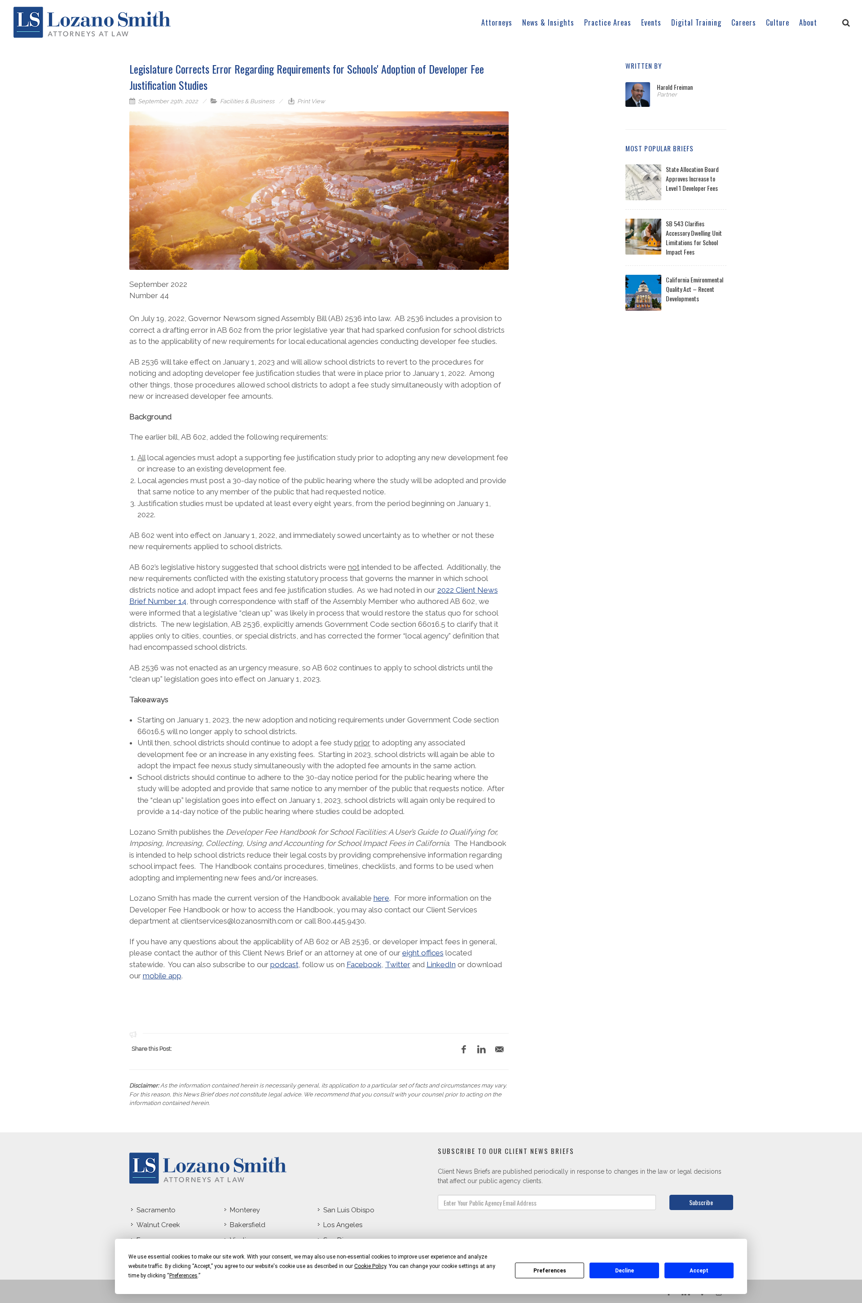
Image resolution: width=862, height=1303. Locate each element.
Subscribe (701, 1202)
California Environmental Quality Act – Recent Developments (694, 289)
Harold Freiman (675, 87)
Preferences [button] (183, 1275)
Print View (310, 101)
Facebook (364, 964)
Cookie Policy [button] (370, 1266)
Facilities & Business (247, 101)
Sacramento (156, 1210)
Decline (624, 1271)
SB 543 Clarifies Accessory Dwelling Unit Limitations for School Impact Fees (694, 237)
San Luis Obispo (348, 1210)
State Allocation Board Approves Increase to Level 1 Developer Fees (692, 178)
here (381, 898)
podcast (284, 964)
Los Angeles (342, 1225)
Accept (699, 1271)
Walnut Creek (158, 1225)
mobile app (162, 975)
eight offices (423, 952)
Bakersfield (247, 1225)
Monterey (245, 1210)
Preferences (549, 1271)
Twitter (397, 964)
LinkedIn (441, 964)
